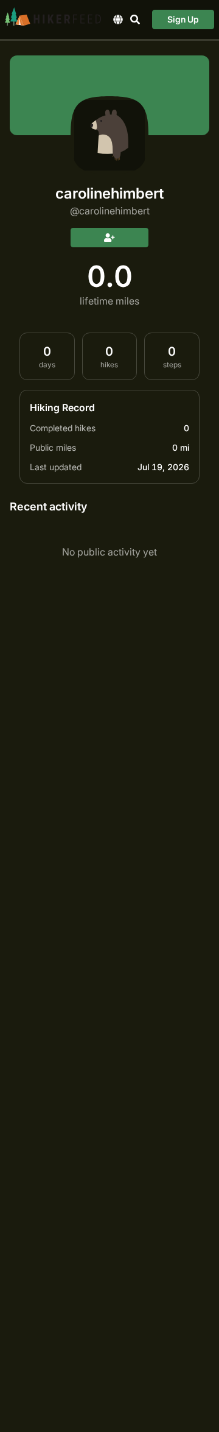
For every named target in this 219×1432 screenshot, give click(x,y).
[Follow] (109, 237)
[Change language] (118, 19)
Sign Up (183, 19)
